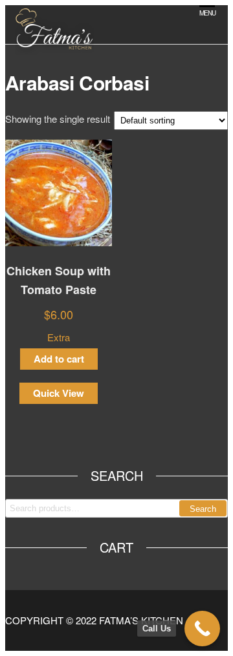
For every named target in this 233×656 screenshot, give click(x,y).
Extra (58, 337)
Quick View (58, 393)
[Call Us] (202, 628)
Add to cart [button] (59, 359)
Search (203, 509)
